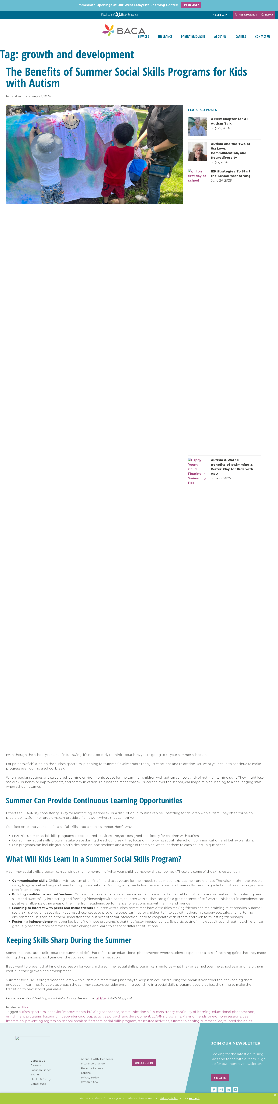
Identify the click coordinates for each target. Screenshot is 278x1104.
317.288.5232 (219, 15)
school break (72, 1021)
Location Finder (41, 1069)
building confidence (103, 1012)
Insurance (165, 36)
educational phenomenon (233, 1012)
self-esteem (93, 1021)
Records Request (92, 1068)
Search (269, 14)
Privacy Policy (90, 1077)
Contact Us (262, 36)
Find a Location (247, 14)
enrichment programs (24, 1016)
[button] (275, 1095)
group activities (95, 1016)
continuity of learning (193, 1012)
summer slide (211, 1021)
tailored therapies (238, 1021)
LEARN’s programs (166, 1016)
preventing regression (43, 1021)
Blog (26, 1007)
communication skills (137, 1012)
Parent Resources (193, 36)
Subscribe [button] (220, 1078)
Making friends (194, 1016)
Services (143, 36)
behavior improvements (66, 1012)
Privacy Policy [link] (169, 1098)
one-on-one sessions (224, 1016)
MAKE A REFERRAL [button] (144, 1063)
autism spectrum (32, 1012)
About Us (220, 36)
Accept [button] (194, 1098)
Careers (241, 36)
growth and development (129, 1016)
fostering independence (62, 1016)
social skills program (120, 1021)
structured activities (153, 1021)
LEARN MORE (191, 5)
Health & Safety (41, 1079)
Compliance (38, 1083)
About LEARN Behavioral (97, 1058)
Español (86, 1072)
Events (35, 1074)
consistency (165, 1012)
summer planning (185, 1021)
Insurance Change (93, 1063)
